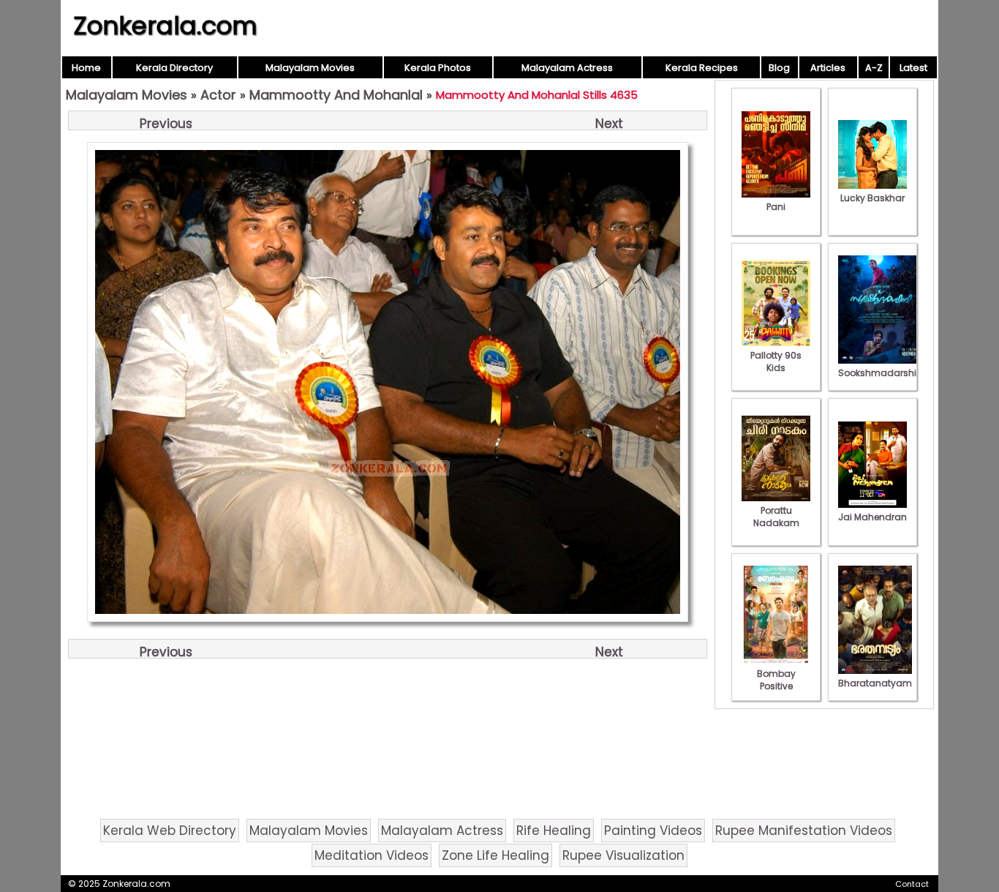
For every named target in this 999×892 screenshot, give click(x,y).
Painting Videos (653, 830)
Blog (779, 68)
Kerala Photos (437, 68)
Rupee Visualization (623, 855)
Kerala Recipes (702, 68)
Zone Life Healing (495, 855)
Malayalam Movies (310, 68)
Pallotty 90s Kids (776, 361)
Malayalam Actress (567, 68)
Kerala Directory (174, 68)
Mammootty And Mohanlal (336, 95)
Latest (913, 68)
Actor (218, 95)
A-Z (874, 68)
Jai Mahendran (872, 517)
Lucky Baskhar (872, 198)
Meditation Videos (371, 855)
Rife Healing (553, 830)
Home (86, 68)
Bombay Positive (776, 679)
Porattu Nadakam (776, 516)
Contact (912, 884)
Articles (827, 68)
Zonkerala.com (165, 25)
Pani (775, 206)
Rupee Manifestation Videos (803, 830)
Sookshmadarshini (881, 373)
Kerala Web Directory (169, 830)
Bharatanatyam (875, 683)
